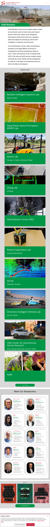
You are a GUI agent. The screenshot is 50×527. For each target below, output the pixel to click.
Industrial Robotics (38, 405)
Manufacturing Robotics (17, 468)
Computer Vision (16, 454)
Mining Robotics (16, 407)
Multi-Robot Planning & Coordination (40, 454)
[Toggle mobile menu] (46, 2)
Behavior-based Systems (17, 470)
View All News (25, 505)
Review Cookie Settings (20, 524)
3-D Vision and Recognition (39, 423)
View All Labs (25, 385)
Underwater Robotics (16, 406)
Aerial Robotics (16, 423)
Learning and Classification (17, 439)
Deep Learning (15, 455)
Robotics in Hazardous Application (40, 407)
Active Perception (16, 420)
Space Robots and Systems (17, 436)
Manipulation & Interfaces (17, 469)
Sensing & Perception (38, 439)
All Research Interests (16, 408)
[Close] (47, 516)
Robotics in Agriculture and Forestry (40, 471)
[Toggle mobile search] (48, 2)
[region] (25, 520)
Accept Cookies (30, 524)
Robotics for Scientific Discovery (40, 406)
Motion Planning (16, 424)
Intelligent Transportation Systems (18, 405)
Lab (21, 408)
